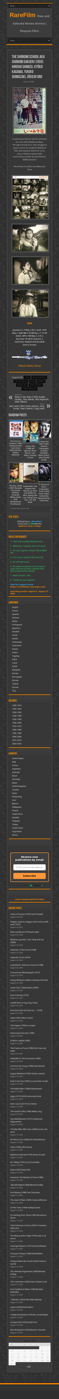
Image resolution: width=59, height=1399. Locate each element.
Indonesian (17, 642)
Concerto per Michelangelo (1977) (25, 972)
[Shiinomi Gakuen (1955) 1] (29, 303)
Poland (15, 810)
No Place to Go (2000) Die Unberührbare (27, 1139)
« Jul (28, 1366)
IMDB (29, 323)
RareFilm (23, 15)
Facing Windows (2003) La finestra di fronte (29, 980)
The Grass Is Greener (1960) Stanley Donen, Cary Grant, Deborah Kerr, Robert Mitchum (15, 448)
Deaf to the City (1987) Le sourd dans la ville (29, 1081)
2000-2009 (16, 737)
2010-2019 (16, 740)
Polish (14, 666)
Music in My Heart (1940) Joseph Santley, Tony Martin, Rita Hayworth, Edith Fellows (32, 398)
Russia (15, 835)
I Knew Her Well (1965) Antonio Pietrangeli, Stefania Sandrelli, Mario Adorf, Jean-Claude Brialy (44, 450)
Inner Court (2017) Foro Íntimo (23, 1104)
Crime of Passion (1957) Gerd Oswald (26, 914)
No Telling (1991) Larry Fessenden (24, 1162)
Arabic (15, 652)
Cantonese (16, 645)
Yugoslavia (16, 831)
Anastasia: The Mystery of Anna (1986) (26, 1177)
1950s (27, 377)
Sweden (15, 817)
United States (18, 758)
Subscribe (29, 875)
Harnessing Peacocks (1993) (22, 1033)
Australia (16, 772)
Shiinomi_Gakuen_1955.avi (29, 365)
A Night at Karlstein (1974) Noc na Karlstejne (29, 1315)
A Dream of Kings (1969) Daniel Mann (26, 1253)
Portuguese (17, 624)
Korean (15, 673)
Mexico (15, 803)
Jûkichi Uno (21, 385)
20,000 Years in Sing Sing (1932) (24, 1003)
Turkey (15, 824)
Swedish (15, 631)
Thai (14, 691)
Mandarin (16, 670)
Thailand (16, 821)
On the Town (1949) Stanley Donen (25, 1207)
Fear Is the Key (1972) (19, 995)
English (15, 607)
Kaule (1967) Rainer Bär (20, 1170)
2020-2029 (16, 744)
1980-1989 (16, 730)
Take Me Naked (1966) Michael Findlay (26, 1185)
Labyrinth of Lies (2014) (20, 957)
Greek (14, 635)
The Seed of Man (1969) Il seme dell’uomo (28, 1200)
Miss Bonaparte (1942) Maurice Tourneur (28, 1330)
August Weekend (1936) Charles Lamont (27, 1073)
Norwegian (17, 677)
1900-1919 (16, 705)
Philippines (16, 807)
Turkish (15, 684)
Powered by (22, 885)
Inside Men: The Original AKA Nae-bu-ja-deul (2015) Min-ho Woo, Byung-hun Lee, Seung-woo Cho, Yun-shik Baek (30, 494)
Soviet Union (17, 828)
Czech (14, 663)
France (15, 765)
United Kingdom (19, 786)
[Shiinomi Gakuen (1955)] (29, 110)
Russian (15, 680)
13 (31, 1354)
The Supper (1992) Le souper (22, 1025)
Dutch (14, 659)
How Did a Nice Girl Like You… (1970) (26, 1010)
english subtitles (39, 377)
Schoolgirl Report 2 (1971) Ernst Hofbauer (28, 1246)
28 (36, 1360)
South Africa (17, 814)
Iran (14, 800)
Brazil (14, 776)
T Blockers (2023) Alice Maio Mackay (26, 1299)
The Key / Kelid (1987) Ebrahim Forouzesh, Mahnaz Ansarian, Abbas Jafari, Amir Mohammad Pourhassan (15, 495)
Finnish (15, 649)
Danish (15, 638)
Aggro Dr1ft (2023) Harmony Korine (25, 1096)
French (15, 611)
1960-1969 (16, 723)
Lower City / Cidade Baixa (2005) (24, 988)
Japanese (16, 628)
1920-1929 (16, 709)
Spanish (15, 614)
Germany (16, 779)
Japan (32, 381)
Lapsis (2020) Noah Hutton (21, 1307)
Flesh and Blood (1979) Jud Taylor (24, 932)
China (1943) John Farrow (21, 1147)
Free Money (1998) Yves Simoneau (25, 1192)
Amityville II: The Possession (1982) (25, 1058)
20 (31, 1357)
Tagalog (15, 656)
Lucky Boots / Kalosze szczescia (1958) (26, 965)
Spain (14, 793)
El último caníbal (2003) (20, 1040)
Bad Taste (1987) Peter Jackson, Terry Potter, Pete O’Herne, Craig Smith (26, 406)
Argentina (16, 769)
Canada (15, 790)
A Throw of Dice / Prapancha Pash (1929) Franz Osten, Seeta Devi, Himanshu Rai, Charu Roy (44, 492)
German (15, 618)
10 (12, 1354)
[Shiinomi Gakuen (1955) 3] (29, 238)
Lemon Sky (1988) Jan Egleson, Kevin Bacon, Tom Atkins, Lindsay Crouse (30, 452)
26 (25, 1360)
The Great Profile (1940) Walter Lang (26, 1111)
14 (36, 1354)
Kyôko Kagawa (36, 385)
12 (25, 1354)
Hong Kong (17, 796)
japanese (41, 381)
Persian (15, 687)
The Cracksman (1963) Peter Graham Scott (28, 1282)
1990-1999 (16, 733)
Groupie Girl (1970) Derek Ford (23, 1322)
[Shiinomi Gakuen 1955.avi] (29, 197)
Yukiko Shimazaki (29, 389)
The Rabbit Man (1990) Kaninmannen (26, 1089)
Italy (14, 762)
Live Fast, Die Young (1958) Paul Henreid (27, 1066)
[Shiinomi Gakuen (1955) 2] (29, 271)
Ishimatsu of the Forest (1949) (23, 950)
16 (48, 1354)
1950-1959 (16, 719)
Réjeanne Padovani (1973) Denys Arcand (27, 1155)
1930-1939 (16, 712)
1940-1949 (16, 716)
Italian (15, 621)
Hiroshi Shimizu (21, 381)
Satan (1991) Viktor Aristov (21, 1018)
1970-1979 (16, 726)
